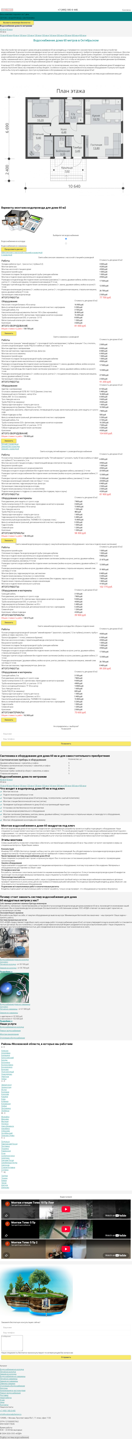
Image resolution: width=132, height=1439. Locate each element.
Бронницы (5, 1062)
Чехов (3, 1183)
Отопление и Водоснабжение (12, 1386)
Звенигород (6, 1085)
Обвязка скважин (7, 1383)
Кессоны (4, 1388)
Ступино (5, 1170)
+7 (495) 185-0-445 (68, 9)
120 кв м (30, 35)
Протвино (5, 1146)
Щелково (5, 1187)
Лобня (4, 1106)
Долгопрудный (7, 1072)
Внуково (5, 1069)
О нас (2, 1400)
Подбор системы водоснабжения (14, 1437)
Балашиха (5, 1055)
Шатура (4, 1185)
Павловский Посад (9, 1144)
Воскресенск (6, 1067)
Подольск (5, 1142)
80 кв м (9, 35)
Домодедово (6, 1074)
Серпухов (5, 1165)
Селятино (5, 1158)
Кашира (4, 1097)
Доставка (4, 1395)
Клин (3, 1099)
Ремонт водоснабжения (10, 1393)
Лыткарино (6, 1108)
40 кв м (3, 29)
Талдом (4, 1176)
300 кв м (75, 35)
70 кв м (3, 35)
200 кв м (60, 35)
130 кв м (37, 35)
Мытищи (5, 1121)
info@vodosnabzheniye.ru (10, 1414)
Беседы (4, 1060)
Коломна (5, 1092)
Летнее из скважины (8, 1009)
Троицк (4, 1178)
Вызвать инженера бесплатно (16, 23)
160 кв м (52, 35)
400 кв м (82, 35)
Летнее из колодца (8, 964)
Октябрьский (7, 10)
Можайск (5, 1117)
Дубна (3, 1079)
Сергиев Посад (7, 1160)
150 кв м (45, 35)
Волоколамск (7, 1065)
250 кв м (67, 35)
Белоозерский (7, 1058)
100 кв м (22, 35)
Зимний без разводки (10, 446)
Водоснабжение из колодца (12, 1369)
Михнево (5, 1119)
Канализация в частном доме (12, 1390)
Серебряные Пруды (9, 1163)
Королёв (5, 1094)
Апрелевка (5, 1053)
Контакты (126, 10)
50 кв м (9, 29)
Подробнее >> (6, 972)
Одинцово (5, 1131)
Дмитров (5, 1076)
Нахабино (5, 1128)
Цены (2, 1402)
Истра (4, 1090)
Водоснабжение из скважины (12, 1376)
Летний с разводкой (9, 444)
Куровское (6, 1104)
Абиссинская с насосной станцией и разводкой (21, 253)
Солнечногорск (8, 1156)
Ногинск (5, 1124)
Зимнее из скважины (9, 1013)
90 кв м (16, 35)
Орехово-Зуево (7, 1135)
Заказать (9, 333)
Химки (4, 1180)
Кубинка (4, 1101)
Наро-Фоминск (7, 1126)
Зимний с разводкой (10, 449)
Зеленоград (6, 1087)
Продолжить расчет (14, 249)
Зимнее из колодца (8, 968)
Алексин (4, 1051)
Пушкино (5, 1149)
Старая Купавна (8, 1167)
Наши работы (6, 1398)
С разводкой (6, 255)
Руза (3, 1153)
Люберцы (5, 1111)
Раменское (6, 1151)
